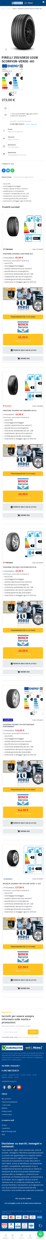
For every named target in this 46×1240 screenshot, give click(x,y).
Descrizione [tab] (7, 177)
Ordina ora (25, 358)
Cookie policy (7, 1114)
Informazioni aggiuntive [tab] (23, 177)
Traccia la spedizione (9, 1102)
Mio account (6, 1099)
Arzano (4, 1125)
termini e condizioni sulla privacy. (28, 1037)
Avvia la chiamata (31, 124)
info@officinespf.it (9, 1081)
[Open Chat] (40, 1225)
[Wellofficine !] (23, 3)
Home (3, 9)
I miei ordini (6, 1105)
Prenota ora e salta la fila (24, 350)
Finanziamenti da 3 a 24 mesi (23, 317)
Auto (8, 9)
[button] (6, 49)
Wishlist (4, 1108)
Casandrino (6, 1128)
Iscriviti (33, 1032)
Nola (3, 1135)
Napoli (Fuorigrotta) (9, 1131)
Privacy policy (7, 1111)
